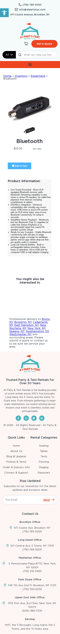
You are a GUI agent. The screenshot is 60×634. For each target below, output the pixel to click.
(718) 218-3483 (32, 571)
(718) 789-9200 (32, 4)
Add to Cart (20, 165)
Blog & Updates (16, 456)
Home (7, 76)
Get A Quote (44, 43)
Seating (43, 445)
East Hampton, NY (26, 325)
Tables (44, 451)
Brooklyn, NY (23, 322)
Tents (43, 456)
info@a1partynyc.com (32, 9)
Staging (43, 467)
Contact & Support (16, 472)
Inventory (21, 76)
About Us (16, 451)
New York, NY (37, 328)
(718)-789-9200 (32, 531)
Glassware (44, 472)
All (7, 54)
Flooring (44, 461)
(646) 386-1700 (32, 610)
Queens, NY (16, 331)
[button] (4, 12)
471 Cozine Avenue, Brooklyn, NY (30, 14)
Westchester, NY (20, 334)
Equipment (38, 76)
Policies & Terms (16, 461)
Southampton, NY (37, 331)
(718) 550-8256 (32, 589)
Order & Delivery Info (16, 467)
